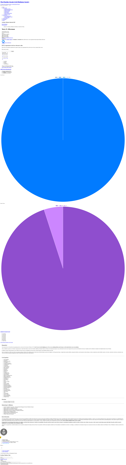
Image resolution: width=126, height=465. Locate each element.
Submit (13, 51)
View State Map (6, 17)
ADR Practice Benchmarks (5, 69)
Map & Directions (4, 24)
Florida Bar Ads (6, 11)
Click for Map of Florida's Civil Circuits (6, 342)
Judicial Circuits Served (5, 331)
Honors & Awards (7, 14)
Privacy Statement (5, 451)
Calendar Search (4, 18)
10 (2, 56)
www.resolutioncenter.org (9, 37)
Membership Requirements (8, 9)
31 (2, 59)
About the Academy (7, 8)
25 (3, 58)
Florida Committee (7, 10)
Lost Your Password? (3, 459)
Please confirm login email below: (5, 462)
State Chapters (6, 12)
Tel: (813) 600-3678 (5, 442)
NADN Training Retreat (8, 13)
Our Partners (4, 19)
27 (6, 58)
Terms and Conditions (5, 450)
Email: (1, 457)
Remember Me (4, 461)
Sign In (3, 20)
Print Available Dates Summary (7, 67)
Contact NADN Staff (5, 443)
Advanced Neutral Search (8, 16)
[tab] (63, 69)
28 (7, 58)
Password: (2, 458)
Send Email (3, 38)
